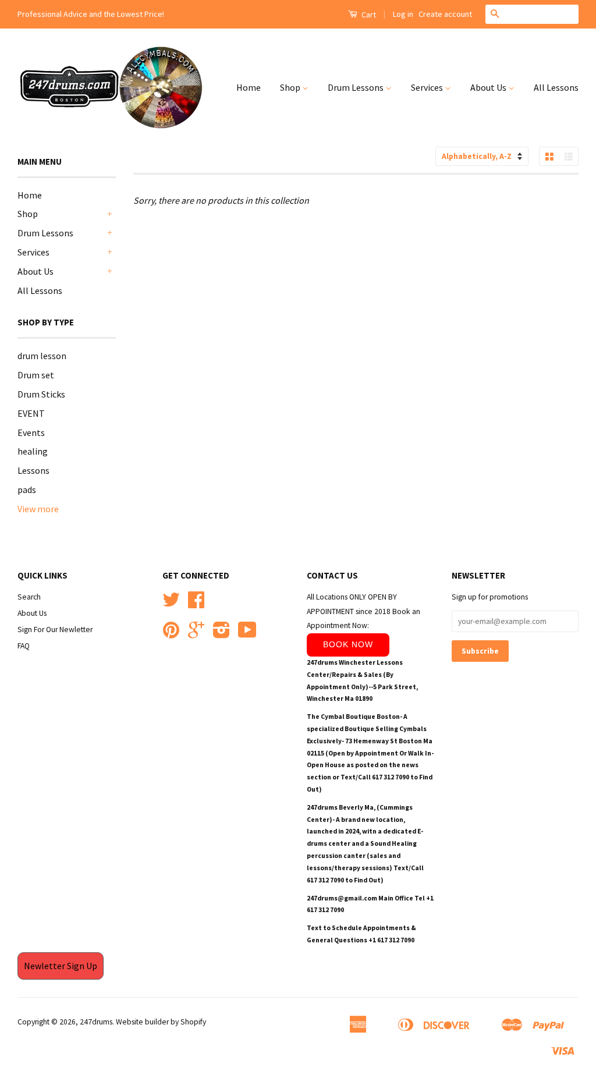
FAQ (23, 646)
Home (248, 87)
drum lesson (41, 355)
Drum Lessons (356, 87)
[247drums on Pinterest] (171, 634)
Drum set (35, 375)
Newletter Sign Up (60, 965)
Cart (368, 14)
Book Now (348, 644)
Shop (291, 87)
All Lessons (556, 87)
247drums (96, 1022)
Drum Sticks (41, 394)
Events (31, 432)
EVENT (31, 413)
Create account (445, 14)
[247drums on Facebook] (196, 604)
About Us (489, 87)
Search (29, 597)
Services (428, 87)
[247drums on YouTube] (247, 634)
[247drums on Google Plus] (196, 634)
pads (26, 489)
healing (32, 451)
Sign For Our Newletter (55, 629)
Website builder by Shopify (161, 1022)
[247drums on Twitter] (171, 604)
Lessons (33, 470)
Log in (403, 14)
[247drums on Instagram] (221, 634)
